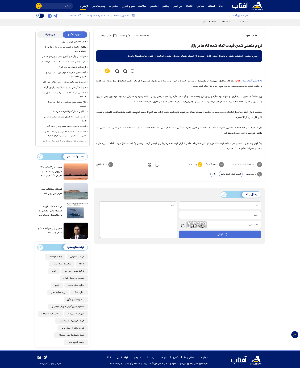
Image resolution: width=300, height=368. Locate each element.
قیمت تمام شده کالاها (231, 174)
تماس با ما (189, 357)
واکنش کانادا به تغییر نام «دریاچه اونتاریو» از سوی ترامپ (65, 49)
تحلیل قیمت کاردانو (50, 314)
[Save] (157, 165)
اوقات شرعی (122, 357)
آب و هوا (137, 357)
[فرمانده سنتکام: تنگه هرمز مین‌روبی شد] (75, 191)
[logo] (248, 5)
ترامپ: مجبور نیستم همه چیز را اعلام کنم (66, 126)
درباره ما (204, 357)
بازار (214, 174)
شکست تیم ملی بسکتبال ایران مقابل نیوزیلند (64, 82)
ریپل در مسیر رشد (76, 314)
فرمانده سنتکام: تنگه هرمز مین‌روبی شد (51, 191)
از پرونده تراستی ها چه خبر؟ (72, 67)
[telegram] (55, 15)
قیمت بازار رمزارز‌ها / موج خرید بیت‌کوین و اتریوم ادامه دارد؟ (66, 74)
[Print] (149, 164)
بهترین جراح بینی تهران (73, 278)
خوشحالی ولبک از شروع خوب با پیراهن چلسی (64, 56)
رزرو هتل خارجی (58, 292)
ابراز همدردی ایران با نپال (74, 41)
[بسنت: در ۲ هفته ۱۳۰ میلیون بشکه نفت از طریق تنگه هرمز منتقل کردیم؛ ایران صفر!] (75, 171)
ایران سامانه (42, 363)
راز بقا (81, 264)
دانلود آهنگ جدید (76, 285)
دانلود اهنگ (79, 292)
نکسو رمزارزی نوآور (75, 299)
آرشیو (175, 357)
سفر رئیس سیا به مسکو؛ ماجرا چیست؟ (50, 231)
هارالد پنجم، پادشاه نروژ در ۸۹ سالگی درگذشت (64, 62)
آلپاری (57, 285)
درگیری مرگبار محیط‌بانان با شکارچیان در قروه (64, 141)
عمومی (247, 36)
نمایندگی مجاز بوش (62, 264)
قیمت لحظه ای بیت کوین (72, 328)
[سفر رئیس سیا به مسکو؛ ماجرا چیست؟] (75, 230)
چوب (54, 271)
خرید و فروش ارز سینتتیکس (71, 321)
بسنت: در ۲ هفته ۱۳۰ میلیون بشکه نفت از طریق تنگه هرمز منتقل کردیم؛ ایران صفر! (65, 133)
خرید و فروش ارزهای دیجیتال (71, 335)
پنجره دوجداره (55, 257)
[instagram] (50, 16)
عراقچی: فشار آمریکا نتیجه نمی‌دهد (69, 111)
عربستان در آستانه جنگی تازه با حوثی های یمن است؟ (64, 95)
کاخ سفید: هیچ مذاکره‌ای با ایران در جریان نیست (66, 104)
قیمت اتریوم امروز (76, 342)
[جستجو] (39, 6)
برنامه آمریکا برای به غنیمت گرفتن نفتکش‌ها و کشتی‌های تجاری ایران (50, 211)
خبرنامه (163, 357)
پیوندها (150, 357)
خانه (255, 36)
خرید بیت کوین (77, 257)
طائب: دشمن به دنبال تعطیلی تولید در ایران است (65, 119)
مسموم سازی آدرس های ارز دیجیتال (67, 306)
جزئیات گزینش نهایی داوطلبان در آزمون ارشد (65, 87)
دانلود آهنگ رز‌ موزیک (74, 271)
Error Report (211, 164)
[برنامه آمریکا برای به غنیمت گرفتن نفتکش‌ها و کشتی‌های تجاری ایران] (75, 211)
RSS (109, 357)
